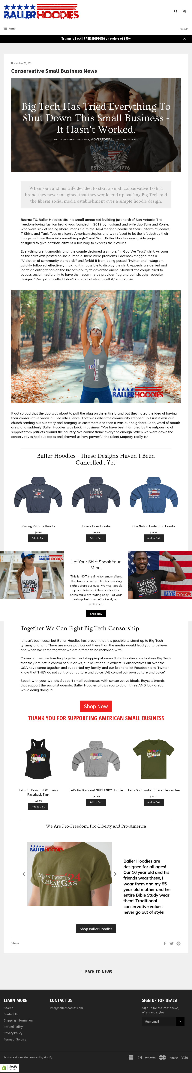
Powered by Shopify (41, 1057)
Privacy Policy (13, 1033)
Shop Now (96, 613)
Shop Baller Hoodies (96, 928)
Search (8, 1008)
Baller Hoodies (21, 1057)
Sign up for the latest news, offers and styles (160, 1010)
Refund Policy (13, 1027)
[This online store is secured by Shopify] (9, 1071)
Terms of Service (15, 1039)
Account (184, 28)
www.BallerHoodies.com (123, 658)
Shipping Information (18, 1020)
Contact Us (11, 1014)
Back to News (98, 971)
